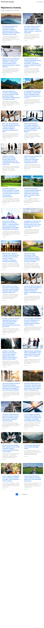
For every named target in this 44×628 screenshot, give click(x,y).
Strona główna (40, 1)
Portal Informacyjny (7, 2)
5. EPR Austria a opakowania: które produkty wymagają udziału (32, 447)
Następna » (24, 494)
